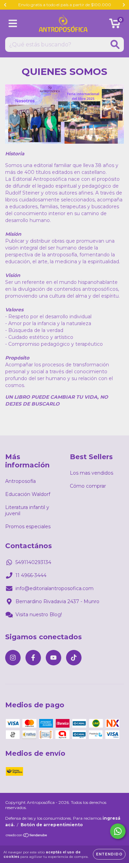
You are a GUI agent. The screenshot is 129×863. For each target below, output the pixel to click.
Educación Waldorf (27, 494)
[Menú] (13, 23)
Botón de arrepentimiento (52, 824)
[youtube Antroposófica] (53, 657)
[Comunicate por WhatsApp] (118, 831)
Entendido (109, 854)
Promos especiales (28, 526)
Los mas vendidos (91, 473)
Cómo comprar (88, 486)
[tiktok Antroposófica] (74, 657)
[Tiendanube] (26, 836)
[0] (114, 25)
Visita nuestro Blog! (38, 614)
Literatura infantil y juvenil (27, 510)
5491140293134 (33, 562)
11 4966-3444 (30, 575)
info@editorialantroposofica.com (54, 588)
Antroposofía (20, 481)
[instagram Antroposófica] (13, 657)
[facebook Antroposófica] (33, 657)
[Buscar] (115, 44)
